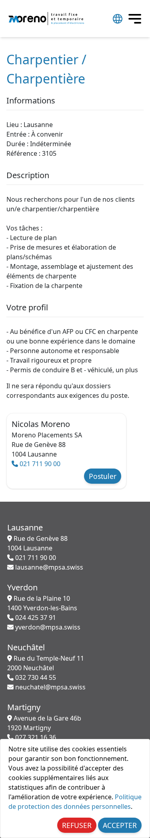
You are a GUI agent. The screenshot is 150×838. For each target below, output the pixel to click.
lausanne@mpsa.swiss (48, 567)
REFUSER (77, 825)
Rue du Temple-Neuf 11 (45, 663)
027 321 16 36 (35, 737)
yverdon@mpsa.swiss (47, 627)
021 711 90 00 (39, 463)
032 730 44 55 (35, 677)
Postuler (102, 476)
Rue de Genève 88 (37, 543)
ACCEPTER (120, 825)
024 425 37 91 (35, 617)
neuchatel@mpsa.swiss (50, 687)
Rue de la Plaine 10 (42, 603)
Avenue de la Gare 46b (44, 723)
